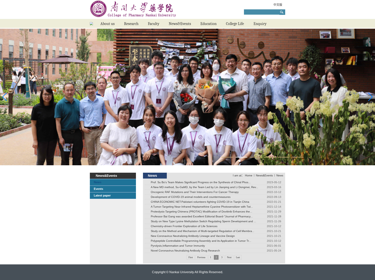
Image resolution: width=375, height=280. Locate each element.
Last (238, 257)
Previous (201, 257)
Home (248, 175)
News (279, 175)
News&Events (264, 175)
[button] (4, 97)
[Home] (91, 24)
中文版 (277, 4)
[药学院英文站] (133, 18)
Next (229, 257)
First (190, 257)
